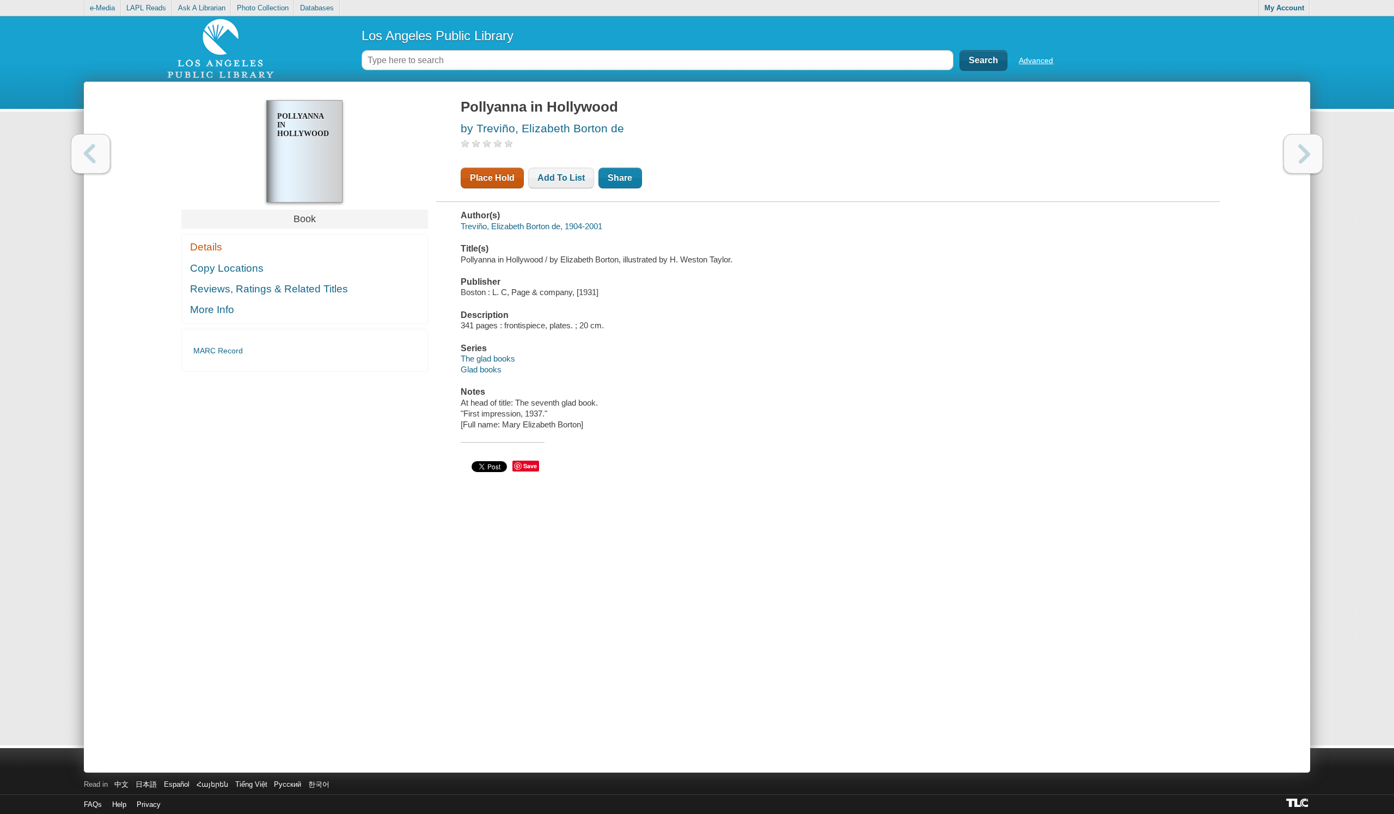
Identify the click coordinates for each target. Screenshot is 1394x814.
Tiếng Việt (251, 784)
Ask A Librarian (201, 8)
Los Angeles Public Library (437, 35)
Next (1303, 154)
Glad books (481, 369)
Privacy (149, 804)
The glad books (488, 358)
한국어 (318, 784)
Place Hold (492, 177)
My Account (1284, 8)
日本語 (146, 784)
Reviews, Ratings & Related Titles (269, 289)
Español (176, 784)
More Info (212, 309)
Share (620, 177)
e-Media (102, 8)
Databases (317, 8)
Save (530, 466)
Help (119, 804)
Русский (287, 784)
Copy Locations (227, 268)
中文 (121, 784)
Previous (91, 154)
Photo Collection (263, 8)
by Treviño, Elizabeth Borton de (542, 128)
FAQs (93, 804)
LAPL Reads (146, 8)
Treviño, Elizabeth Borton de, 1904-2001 (531, 226)
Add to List (561, 177)
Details (206, 247)
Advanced (1036, 60)
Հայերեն (212, 784)
